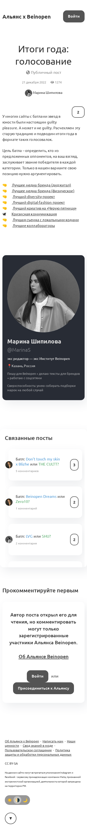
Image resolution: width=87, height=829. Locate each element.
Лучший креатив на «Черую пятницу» (44, 208)
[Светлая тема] (10, 800)
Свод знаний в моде (38, 745)
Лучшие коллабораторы (34, 226)
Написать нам (53, 741)
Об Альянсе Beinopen (44, 656)
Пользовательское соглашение (28, 750)
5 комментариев (27, 471)
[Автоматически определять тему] (17, 800)
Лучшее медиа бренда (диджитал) (41, 185)
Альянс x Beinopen (26, 17)
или (38, 461)
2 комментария (26, 543)
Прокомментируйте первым (40, 590)
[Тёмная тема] (25, 800)
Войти (74, 16)
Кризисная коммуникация (34, 214)
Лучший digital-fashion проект (38, 202)
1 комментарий (26, 508)
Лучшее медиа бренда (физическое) (43, 191)
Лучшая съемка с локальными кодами (46, 220)
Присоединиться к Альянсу (43, 688)
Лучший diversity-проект (34, 197)
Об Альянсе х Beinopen (22, 741)
